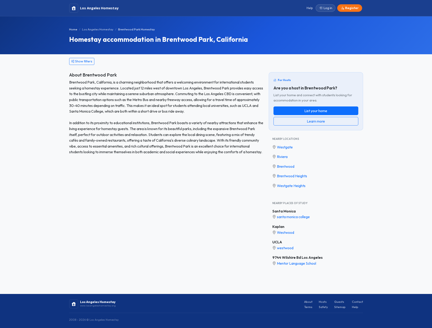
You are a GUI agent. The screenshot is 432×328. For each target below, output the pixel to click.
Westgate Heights (291, 185)
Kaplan (278, 226)
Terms (308, 307)
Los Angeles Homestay (97, 29)
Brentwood (285, 166)
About (308, 301)
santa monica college (293, 217)
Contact (357, 301)
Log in (328, 8)
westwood (285, 248)
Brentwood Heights (292, 176)
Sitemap (340, 307)
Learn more (316, 121)
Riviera (282, 156)
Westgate (285, 147)
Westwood (285, 232)
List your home (315, 111)
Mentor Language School (296, 263)
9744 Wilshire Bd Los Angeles (297, 257)
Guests (339, 301)
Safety (323, 307)
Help (355, 307)
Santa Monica (284, 211)
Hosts (323, 301)
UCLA (277, 242)
